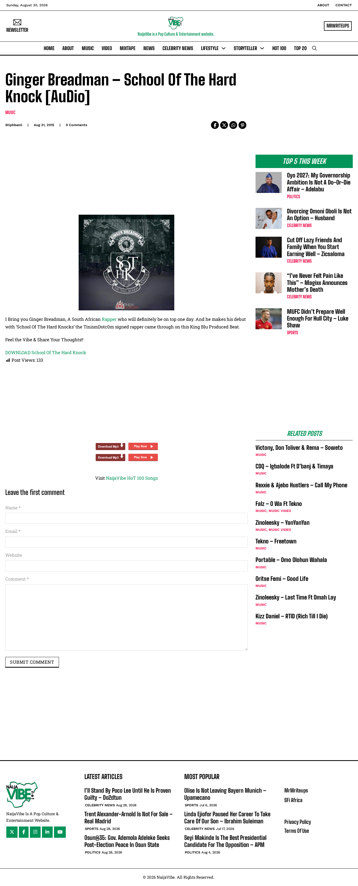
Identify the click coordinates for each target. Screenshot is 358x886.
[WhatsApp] (233, 125)
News (149, 48)
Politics (293, 196)
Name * (13, 508)
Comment (17, 579)
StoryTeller (245, 48)
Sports (292, 332)
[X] (224, 125)
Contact (343, 5)
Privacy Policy (297, 822)
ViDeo (107, 48)
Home (49, 48)
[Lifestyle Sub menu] (223, 48)
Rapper (109, 319)
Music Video (280, 511)
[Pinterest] (242, 125)
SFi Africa (293, 800)
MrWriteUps (338, 26)
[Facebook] (215, 125)
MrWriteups (296, 790)
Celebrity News (177, 48)
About (323, 5)
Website (13, 555)
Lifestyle (210, 48)
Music (88, 48)
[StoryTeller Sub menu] (262, 48)
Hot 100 (279, 48)
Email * (12, 531)
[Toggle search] (314, 48)
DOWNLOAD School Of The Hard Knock (45, 352)
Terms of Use (296, 831)
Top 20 (300, 48)
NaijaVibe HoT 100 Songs (132, 478)
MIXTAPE (127, 48)
